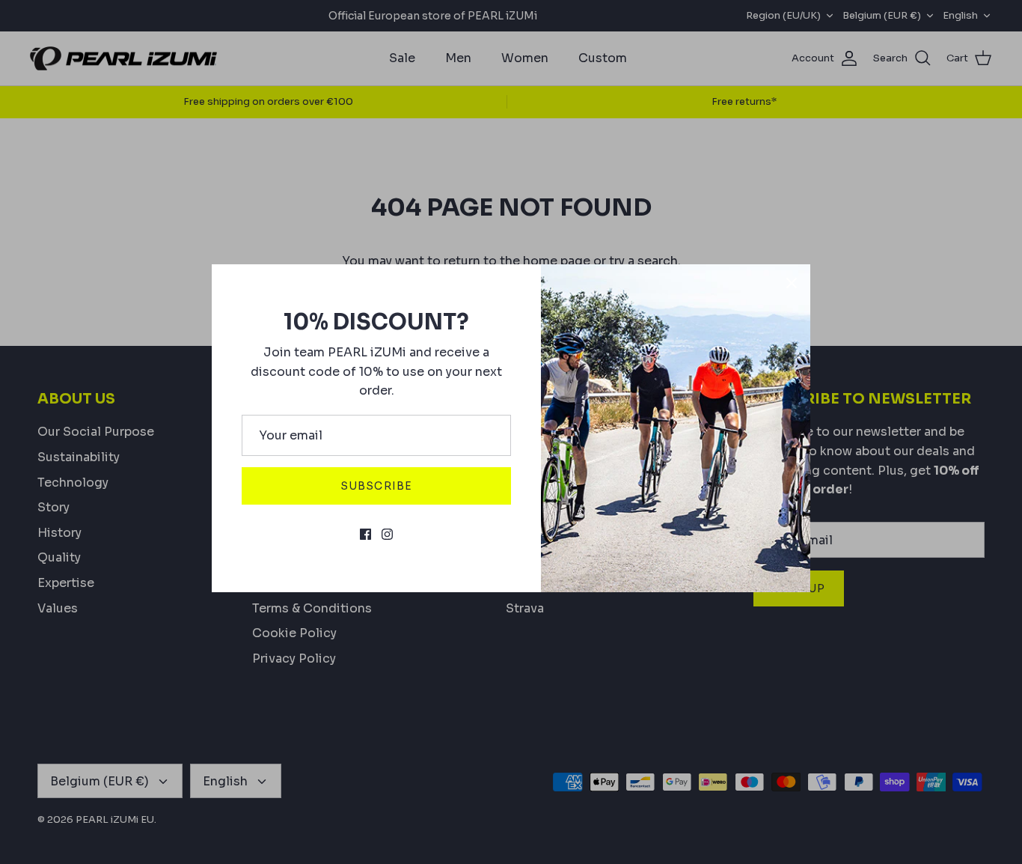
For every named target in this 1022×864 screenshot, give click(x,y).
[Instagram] (387, 534)
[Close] (791, 283)
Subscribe (376, 486)
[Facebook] (365, 534)
